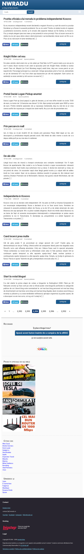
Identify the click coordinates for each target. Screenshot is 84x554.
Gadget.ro (6, 450)
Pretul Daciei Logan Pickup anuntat (23, 93)
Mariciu (5, 461)
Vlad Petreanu (7, 468)
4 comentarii (28, 239)
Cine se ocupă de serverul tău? (24, 527)
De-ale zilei (9, 155)
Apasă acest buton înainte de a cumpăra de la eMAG (42, 333)
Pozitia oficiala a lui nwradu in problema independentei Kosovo (37, 18)
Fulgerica (6, 486)
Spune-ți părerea (29, 59)
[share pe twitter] (15, 44)
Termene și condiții (8, 549)
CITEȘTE (63, 44)
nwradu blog (21, 539)
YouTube (5, 515)
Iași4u (5, 454)
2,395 (43, 311)
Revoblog (6, 465)
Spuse (5, 492)
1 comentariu (28, 21)
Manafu (5, 459)
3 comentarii (25, 199)
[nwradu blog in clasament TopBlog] (42, 349)
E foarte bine (7, 483)
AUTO (15, 97)
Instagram (19, 515)
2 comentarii (28, 129)
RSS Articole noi (27, 515)
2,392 (19, 311)
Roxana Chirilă (7, 490)
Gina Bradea (7, 452)
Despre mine (6, 508)
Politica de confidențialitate (23, 549)
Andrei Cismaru (8, 446)
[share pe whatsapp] (24, 44)
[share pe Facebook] (6, 44)
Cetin (4, 481)
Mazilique (6, 488)
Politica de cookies (38, 549)
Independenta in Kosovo (17, 196)
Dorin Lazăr (6, 448)
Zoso (4, 470)
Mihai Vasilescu (8, 463)
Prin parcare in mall (14, 126)
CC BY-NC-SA (24, 545)
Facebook (12, 515)
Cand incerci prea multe (16, 236)
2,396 (51, 311)
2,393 (27, 311)
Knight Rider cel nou (14, 56)
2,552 (63, 311)
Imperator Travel (8, 457)
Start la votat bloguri (15, 276)
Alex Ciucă (6, 444)
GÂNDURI (16, 199)
